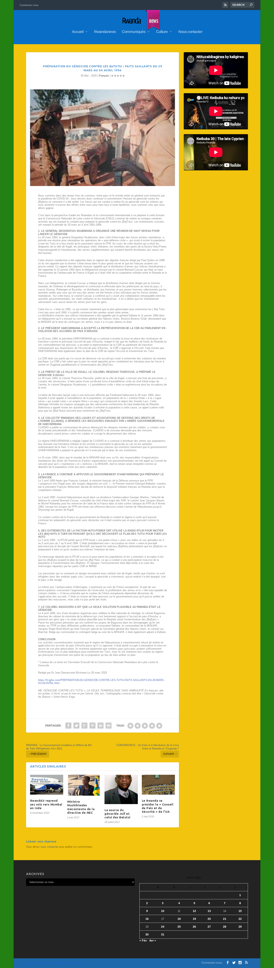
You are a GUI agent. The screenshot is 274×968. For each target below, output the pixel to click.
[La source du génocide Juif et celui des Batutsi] (121, 789)
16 (147, 918)
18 (179, 918)
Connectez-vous (29, 5)
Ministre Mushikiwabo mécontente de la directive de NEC (80, 807)
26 (194, 926)
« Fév (143, 940)
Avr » (152, 940)
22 (240, 918)
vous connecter (49, 846)
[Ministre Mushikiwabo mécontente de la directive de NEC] (83, 785)
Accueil (77, 32)
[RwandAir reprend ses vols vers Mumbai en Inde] (46, 785)
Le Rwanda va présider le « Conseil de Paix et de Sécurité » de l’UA (158, 806)
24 (162, 926)
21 (224, 918)
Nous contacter (190, 32)
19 (194, 918)
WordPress (80, 963)
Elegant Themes (47, 963)
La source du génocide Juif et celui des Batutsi (117, 813)
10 (162, 911)
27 (209, 926)
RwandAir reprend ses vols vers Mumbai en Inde (46, 804)
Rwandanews (105, 32)
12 (194, 911)
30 (147, 934)
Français (104, 75)
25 (179, 926)
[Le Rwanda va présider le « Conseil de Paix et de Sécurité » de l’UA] (158, 785)
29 (240, 926)
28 (224, 926)
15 (240, 911)
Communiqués (133, 32)
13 (209, 911)
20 (209, 918)
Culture (162, 32)
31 (162, 934)
